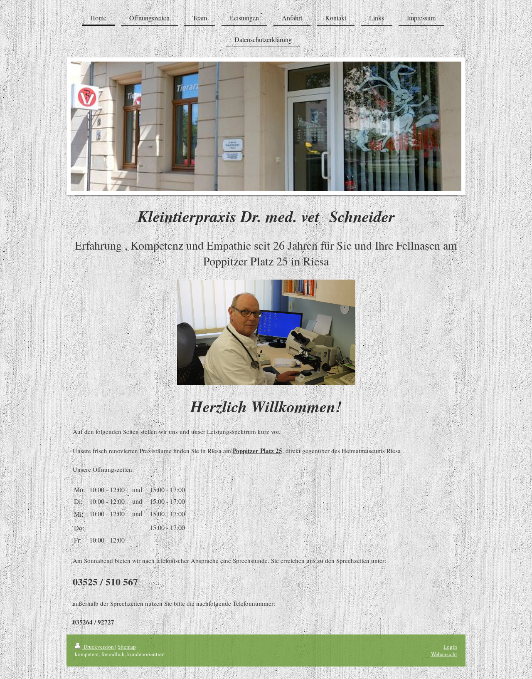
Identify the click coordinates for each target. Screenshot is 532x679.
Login (450, 646)
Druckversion (98, 646)
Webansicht (444, 654)
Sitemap (127, 646)
